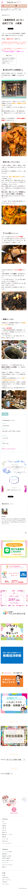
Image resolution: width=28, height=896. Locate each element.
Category (3, 759)
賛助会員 (4, 836)
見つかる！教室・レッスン (8, 860)
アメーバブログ (5, 884)
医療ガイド (4, 867)
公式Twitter (4, 881)
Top (3, 821)
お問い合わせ (5, 841)
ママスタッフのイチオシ (7, 864)
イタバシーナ (5, 862)
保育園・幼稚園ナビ (6, 858)
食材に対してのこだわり (8, 59)
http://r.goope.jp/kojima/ (10, 448)
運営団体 (4, 825)
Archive (3, 773)
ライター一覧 (5, 838)
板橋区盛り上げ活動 (6, 856)
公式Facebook (5, 877)
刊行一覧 (4, 830)
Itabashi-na (11, 2)
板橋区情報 (4, 853)
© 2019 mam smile (23, 888)
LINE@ (3, 875)
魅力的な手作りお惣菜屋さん (9, 58)
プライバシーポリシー (7, 843)
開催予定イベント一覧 (7, 834)
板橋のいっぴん (6, 63)
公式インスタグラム (6, 879)
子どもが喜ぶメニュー (7, 61)
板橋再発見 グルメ (9, 504)
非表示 (10, 55)
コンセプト (4, 823)
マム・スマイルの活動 (7, 851)
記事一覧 (4, 827)
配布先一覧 (4, 832)
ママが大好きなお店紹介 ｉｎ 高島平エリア (13, 51)
